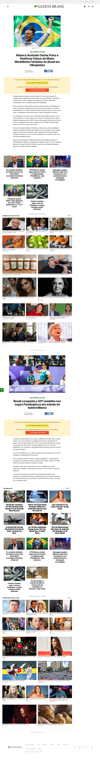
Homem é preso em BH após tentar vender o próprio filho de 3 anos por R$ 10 (54, 680)
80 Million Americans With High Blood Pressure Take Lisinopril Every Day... (53, 274)
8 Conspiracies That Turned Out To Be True (11, 613)
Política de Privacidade (30, 748)
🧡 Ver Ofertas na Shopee (37, 90)
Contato (40, 748)
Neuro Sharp (52, 233)
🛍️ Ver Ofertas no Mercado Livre (37, 83)
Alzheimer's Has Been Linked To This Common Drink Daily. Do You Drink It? (18, 342)
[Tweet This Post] (48, 71)
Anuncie (58, 744)
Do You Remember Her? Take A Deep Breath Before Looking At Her (52, 342)
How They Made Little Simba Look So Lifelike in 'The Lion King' (51, 724)
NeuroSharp (4, 233)
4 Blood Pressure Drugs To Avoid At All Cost (11, 274)
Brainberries (28, 233)
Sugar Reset (28, 251)
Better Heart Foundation (7, 319)
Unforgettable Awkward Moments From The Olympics (13, 680)
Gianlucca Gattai (29, 413)
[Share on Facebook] (45, 71)
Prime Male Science (6, 300)
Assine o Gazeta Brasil (30, 744)
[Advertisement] (86, 29)
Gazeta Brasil (29, 70)
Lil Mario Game (41, 343)
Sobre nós (52, 744)
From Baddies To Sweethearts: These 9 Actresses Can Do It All (15, 724)
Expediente (45, 744)
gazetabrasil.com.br (42, 300)
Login (38, 744)
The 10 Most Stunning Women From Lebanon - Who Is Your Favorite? (52, 656)
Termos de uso (66, 744)
